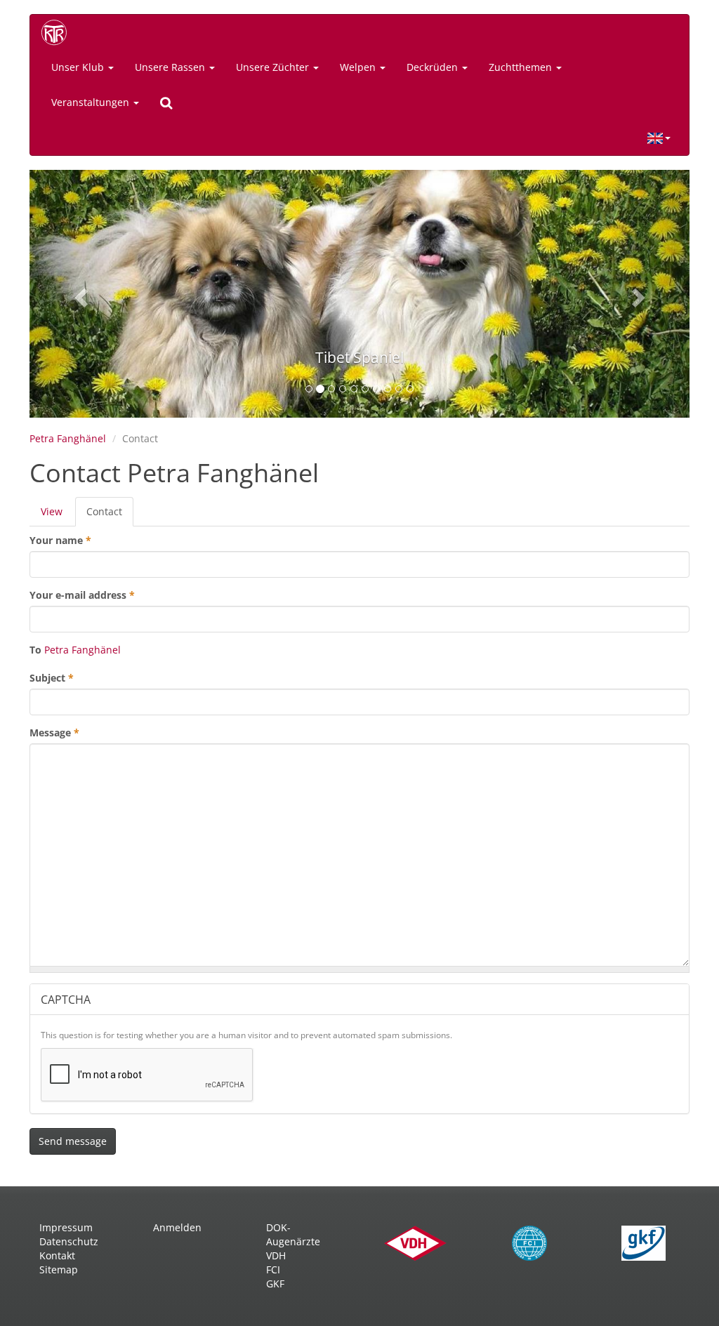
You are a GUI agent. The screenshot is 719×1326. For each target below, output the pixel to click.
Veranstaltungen (91, 102)
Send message (73, 1141)
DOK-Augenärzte (293, 1234)
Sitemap (58, 1269)
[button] (78, 294)
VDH (276, 1255)
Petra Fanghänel (67, 438)
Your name (60, 540)
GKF (275, 1283)
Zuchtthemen (522, 67)
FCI (273, 1269)
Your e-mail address (82, 595)
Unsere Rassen (171, 67)
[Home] (59, 32)
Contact (109, 515)
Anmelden (177, 1227)
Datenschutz (68, 1241)
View (51, 511)
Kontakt (57, 1255)
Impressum (66, 1227)
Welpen (359, 67)
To (35, 649)
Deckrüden (434, 67)
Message (54, 732)
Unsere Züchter (274, 67)
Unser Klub (79, 67)
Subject (51, 677)
